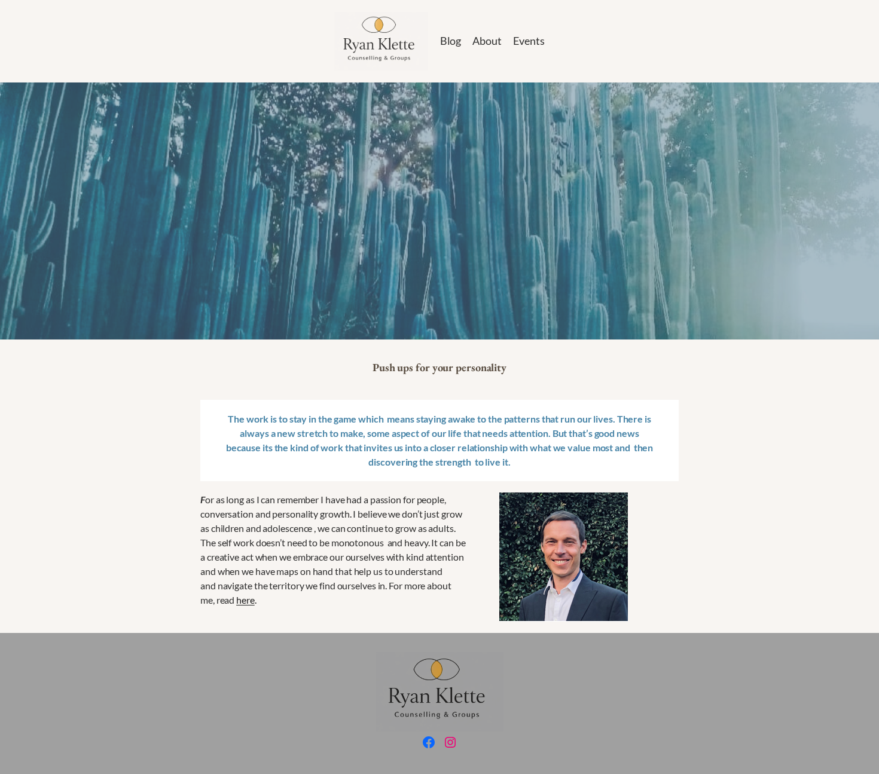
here (245, 599)
